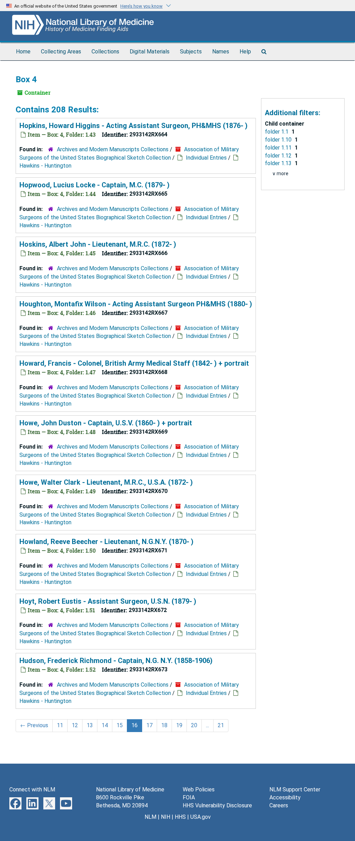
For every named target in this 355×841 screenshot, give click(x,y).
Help (245, 51)
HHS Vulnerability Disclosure (217, 805)
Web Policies (199, 789)
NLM (150, 817)
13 (90, 725)
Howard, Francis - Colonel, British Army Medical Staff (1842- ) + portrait (134, 363)
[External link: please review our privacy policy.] (15, 803)
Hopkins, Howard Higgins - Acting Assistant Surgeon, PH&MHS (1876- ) (133, 125)
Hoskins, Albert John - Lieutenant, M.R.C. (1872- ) (97, 244)
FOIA (189, 797)
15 (119, 725)
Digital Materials (150, 51)
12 (75, 725)
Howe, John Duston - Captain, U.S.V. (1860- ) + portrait (105, 423)
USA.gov (200, 817)
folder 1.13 (279, 163)
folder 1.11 (279, 147)
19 (179, 725)
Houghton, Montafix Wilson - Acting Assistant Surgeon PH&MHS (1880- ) (135, 304)
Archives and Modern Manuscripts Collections (112, 149)
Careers (278, 805)
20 (194, 725)
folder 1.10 (279, 139)
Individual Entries (206, 157)
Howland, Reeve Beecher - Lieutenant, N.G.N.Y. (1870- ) (106, 541)
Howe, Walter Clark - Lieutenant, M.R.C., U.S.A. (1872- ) (106, 482)
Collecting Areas (61, 51)
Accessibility (285, 797)
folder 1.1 (277, 131)
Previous (34, 725)
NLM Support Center (294, 789)
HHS (180, 817)
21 (221, 725)
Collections (105, 51)
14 (105, 725)
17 (149, 725)
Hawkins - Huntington (45, 165)
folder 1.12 (279, 155)
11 (60, 725)
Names (220, 51)
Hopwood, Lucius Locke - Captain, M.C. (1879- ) (94, 185)
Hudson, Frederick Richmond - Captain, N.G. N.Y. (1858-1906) (116, 660)
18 (164, 725)
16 (134, 725)
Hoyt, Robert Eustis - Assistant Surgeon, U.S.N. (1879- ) (107, 601)
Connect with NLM (32, 789)
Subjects (191, 51)
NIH (165, 817)
